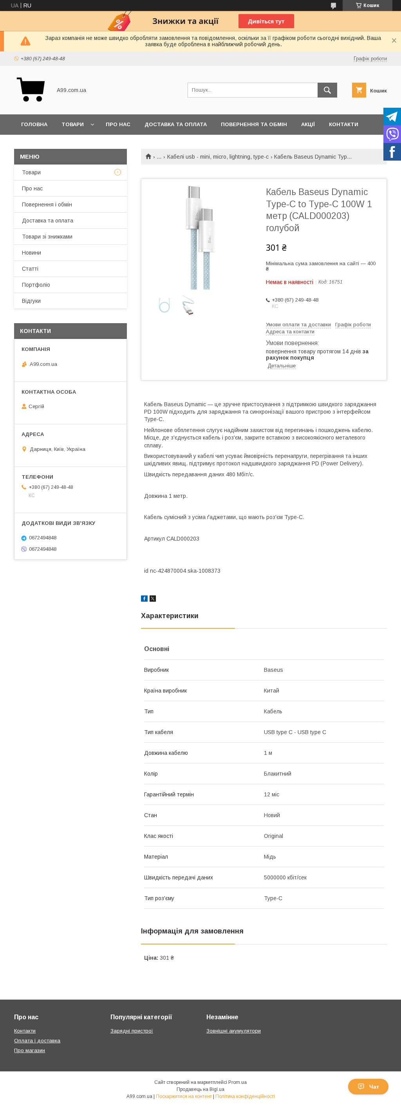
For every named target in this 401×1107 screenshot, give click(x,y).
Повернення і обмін (47, 204)
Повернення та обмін (254, 124)
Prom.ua (237, 1082)
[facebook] (144, 600)
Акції (308, 124)
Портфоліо (36, 285)
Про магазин (29, 1050)
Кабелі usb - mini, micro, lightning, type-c (218, 157)
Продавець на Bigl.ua (200, 1089)
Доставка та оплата (176, 124)
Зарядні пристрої (131, 1031)
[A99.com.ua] (30, 104)
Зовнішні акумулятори (233, 1031)
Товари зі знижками (47, 236)
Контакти (343, 124)
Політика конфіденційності (245, 1096)
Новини (31, 253)
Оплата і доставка (37, 1041)
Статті (30, 269)
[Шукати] (327, 90)
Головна (34, 124)
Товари (72, 124)
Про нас (118, 124)
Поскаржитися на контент (184, 1096)
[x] (153, 600)
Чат (374, 1086)
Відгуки (31, 301)
